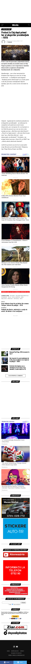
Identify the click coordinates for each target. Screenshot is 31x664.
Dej (23, 297)
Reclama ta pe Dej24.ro (16, 653)
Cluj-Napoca (16, 297)
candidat (4, 297)
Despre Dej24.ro (15, 651)
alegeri (12, 295)
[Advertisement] (15, 11)
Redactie (10, 42)
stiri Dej (16, 298)
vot (22, 298)
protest (10, 298)
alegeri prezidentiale (22, 295)
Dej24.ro (4, 298)
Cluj (10, 297)
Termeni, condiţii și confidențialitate (16, 655)
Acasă (8, 651)
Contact (22, 651)
